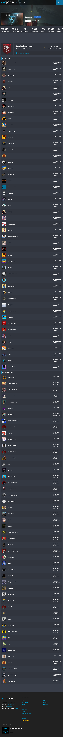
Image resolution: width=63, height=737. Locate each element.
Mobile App (25, 702)
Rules (23, 704)
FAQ (23, 700)
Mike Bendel (11, 704)
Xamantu (9, 706)
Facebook (45, 704)
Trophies (28, 21)
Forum (45, 21)
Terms (24, 718)
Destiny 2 (28, 17)
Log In (59, 2)
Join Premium (25, 720)
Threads (45, 700)
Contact (24, 709)
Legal (23, 711)
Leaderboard (35, 21)
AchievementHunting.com (50, 707)
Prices (41, 21)
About (24, 707)
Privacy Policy (26, 716)
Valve (16, 708)
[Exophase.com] (9, 2)
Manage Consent (26, 713)
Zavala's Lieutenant (24, 46)
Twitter (45, 702)
